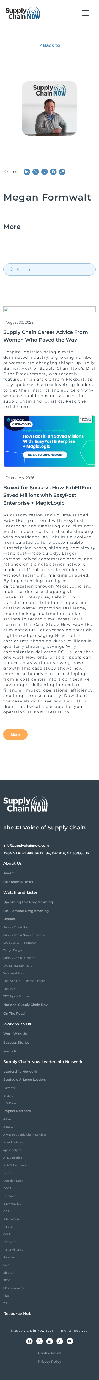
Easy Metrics (12, 1203)
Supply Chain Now (16, 927)
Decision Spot (13, 1180)
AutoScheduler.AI (15, 1165)
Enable (8, 1095)
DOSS (7, 1188)
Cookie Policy (49, 1353)
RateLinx (9, 1257)
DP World (9, 1196)
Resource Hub (17, 1313)
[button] (85, 13)
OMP (6, 1234)
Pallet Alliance (13, 1249)
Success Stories (16, 1042)
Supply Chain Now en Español (24, 935)
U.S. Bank (9, 1103)
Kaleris (8, 1226)
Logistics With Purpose (19, 942)
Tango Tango (12, 950)
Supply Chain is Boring (19, 958)
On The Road (14, 1013)
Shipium (9, 1272)
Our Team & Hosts (18, 882)
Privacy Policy (49, 1361)
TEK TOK (9, 988)
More (15, 734)
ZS (5, 1303)
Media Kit (11, 1051)
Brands (9, 919)
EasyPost (9, 1088)
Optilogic (9, 1242)
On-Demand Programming (26, 911)
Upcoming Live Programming (28, 902)
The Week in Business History (24, 981)
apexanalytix (12, 1150)
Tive (6, 1295)
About (8, 873)
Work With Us (15, 1034)
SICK (6, 1280)
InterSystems (12, 1219)
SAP (6, 1265)
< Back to (49, 45)
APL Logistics (12, 1157)
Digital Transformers (17, 965)
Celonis (8, 1173)
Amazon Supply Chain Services (24, 1134)
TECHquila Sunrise (16, 996)
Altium (8, 1127)
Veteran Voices (13, 973)
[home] (23, 13)
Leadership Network (20, 1071)
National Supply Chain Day (25, 1005)
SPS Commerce (14, 1288)
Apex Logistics (13, 1142)
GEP (6, 1211)
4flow (7, 1119)
